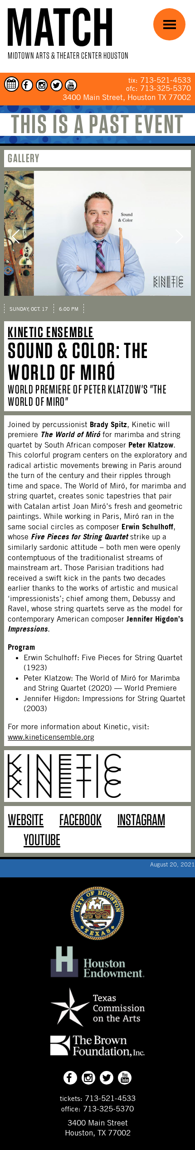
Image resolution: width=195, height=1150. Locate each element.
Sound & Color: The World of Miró (78, 361)
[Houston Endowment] (97, 977)
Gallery (23, 158)
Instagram (141, 819)
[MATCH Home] (60, 27)
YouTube (42, 839)
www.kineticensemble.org (51, 737)
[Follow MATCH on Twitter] (56, 85)
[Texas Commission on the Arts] (97, 1028)
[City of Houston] (97, 937)
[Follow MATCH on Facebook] (27, 85)
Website (26, 819)
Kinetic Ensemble (51, 332)
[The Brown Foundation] (97, 1056)
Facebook (80, 819)
